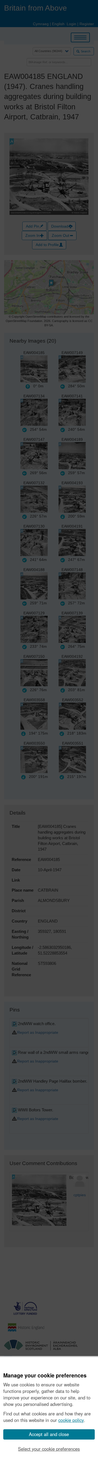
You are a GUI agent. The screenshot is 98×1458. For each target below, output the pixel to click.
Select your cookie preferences (49, 1449)
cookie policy (71, 1420)
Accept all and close (49, 1434)
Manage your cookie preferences (45, 1376)
